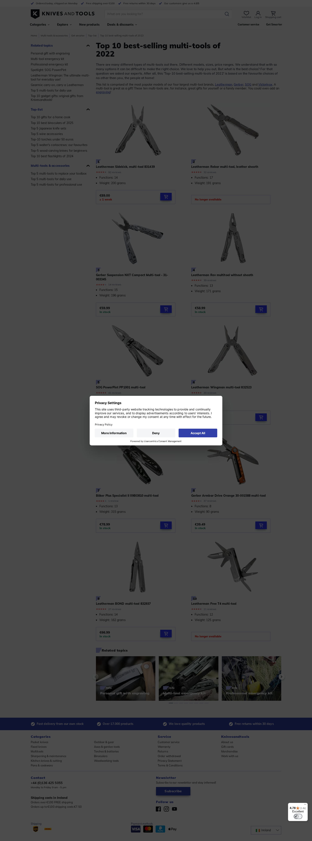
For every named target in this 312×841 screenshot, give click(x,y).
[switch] (298, 816)
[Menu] (305, 805)
